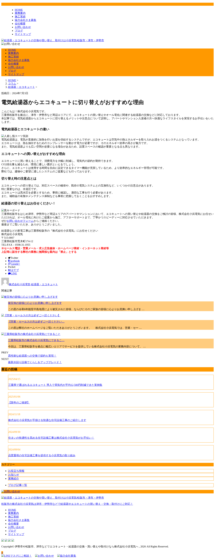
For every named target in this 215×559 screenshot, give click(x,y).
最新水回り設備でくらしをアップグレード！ (35, 362)
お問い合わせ (23, 27)
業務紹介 (13, 478)
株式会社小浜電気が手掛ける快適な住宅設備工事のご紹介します (47, 420)
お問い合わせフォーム (20, 221)
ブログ (19, 30)
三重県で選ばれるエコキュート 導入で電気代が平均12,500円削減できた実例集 (55, 384)
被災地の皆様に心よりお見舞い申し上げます (35, 303)
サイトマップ (23, 34)
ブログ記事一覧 (17, 485)
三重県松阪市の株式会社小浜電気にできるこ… (36, 340)
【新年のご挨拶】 (19, 402)
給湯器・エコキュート (21, 87)
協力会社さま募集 (25, 20)
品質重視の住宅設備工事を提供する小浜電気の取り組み (41, 455)
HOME (19, 9)
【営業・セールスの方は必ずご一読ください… (36, 321)
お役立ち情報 (16, 470)
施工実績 (20, 16)
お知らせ (13, 474)
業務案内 (20, 13)
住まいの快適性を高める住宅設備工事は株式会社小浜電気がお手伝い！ (51, 437)
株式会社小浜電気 (19, 284)
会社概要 (20, 23)
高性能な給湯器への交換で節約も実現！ (32, 355)
